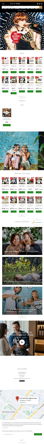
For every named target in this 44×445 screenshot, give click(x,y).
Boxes (28, 8)
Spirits (36, 8)
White (5, 8)
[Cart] (41, 3)
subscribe (38, 434)
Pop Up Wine (21, 442)
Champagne (17, 8)
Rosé (12, 8)
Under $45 (23, 8)
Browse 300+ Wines (22, 32)
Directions (22, 380)
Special (32, 8)
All (2, 8)
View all (22, 215)
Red (9, 8)
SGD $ (22, 440)
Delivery (20, 10)
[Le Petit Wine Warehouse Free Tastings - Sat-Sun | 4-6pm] (6, 112)
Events (24, 10)
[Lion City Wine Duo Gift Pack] (30, 180)
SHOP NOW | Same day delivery (22, 0)
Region (40, 8)
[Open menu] (3, 4)
